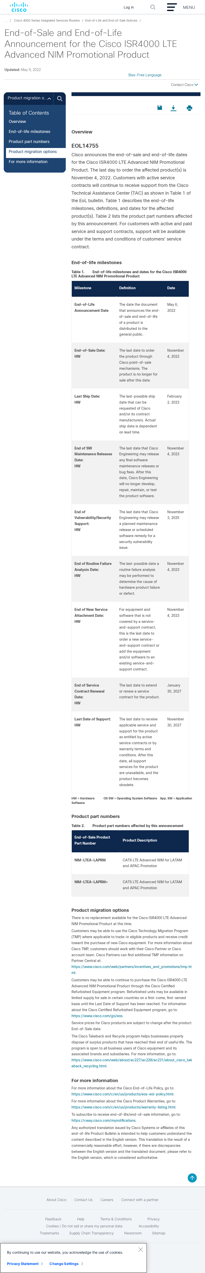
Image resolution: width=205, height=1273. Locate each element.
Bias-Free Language (145, 75)
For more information (28, 162)
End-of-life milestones (29, 131)
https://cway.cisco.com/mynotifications (104, 1120)
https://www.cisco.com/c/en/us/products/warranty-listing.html (123, 1107)
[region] (73, 1258)
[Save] (160, 107)
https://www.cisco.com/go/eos (97, 1016)
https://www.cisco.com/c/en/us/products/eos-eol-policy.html (122, 1094)
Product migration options (33, 151)
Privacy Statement (22, 1263)
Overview (17, 121)
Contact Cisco (182, 85)
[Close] (140, 1249)
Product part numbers (29, 141)
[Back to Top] (192, 1177)
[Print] (191, 108)
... (6, 20)
